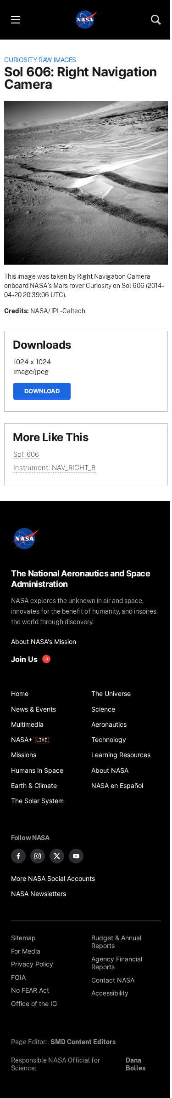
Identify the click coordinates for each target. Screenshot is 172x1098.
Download (42, 391)
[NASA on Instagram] (37, 856)
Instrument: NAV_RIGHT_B (54, 467)
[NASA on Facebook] (18, 856)
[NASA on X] (57, 856)
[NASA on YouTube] (76, 856)
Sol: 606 (26, 454)
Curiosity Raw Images (40, 59)
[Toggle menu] (15, 20)
